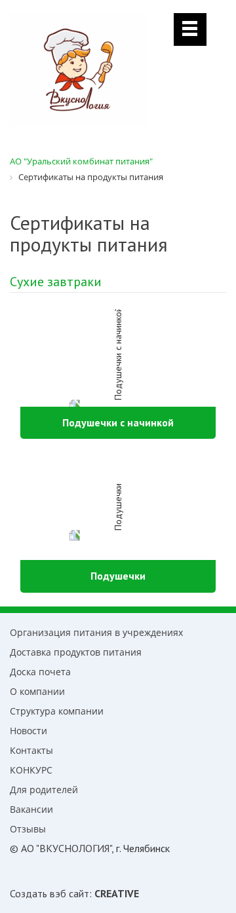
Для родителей (44, 789)
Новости (28, 730)
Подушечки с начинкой (118, 422)
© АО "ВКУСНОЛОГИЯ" (60, 848)
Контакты (31, 750)
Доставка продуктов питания (76, 652)
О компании (37, 691)
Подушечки (118, 575)
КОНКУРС (31, 770)
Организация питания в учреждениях (96, 632)
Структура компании (57, 711)
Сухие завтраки (56, 281)
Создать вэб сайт (49, 893)
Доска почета (40, 671)
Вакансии (31, 809)
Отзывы (28, 829)
